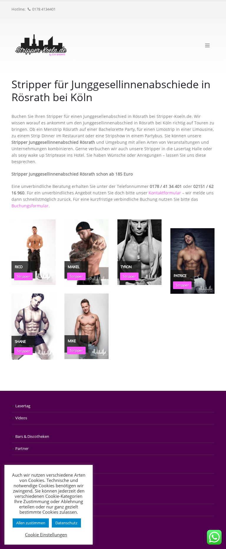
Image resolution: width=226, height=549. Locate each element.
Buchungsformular (30, 205)
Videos (21, 417)
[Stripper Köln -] (40, 45)
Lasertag (22, 405)
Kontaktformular (165, 193)
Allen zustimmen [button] (30, 522)
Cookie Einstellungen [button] (46, 534)
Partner (22, 448)
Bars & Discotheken (32, 436)
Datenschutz (66, 522)
